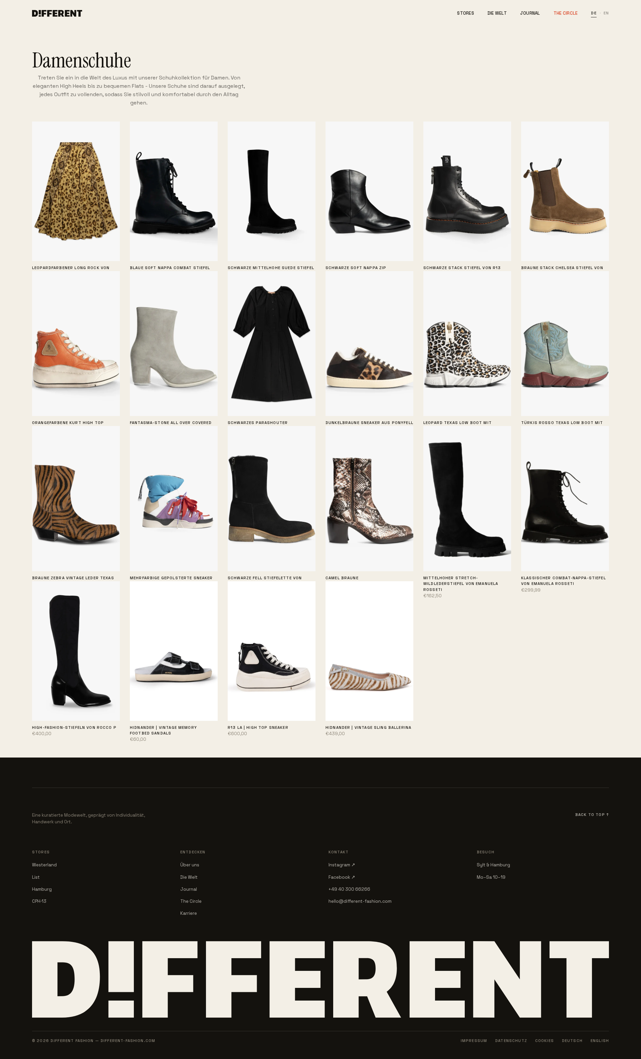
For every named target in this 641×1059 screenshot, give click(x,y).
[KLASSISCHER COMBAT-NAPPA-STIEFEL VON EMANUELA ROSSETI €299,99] (565, 498)
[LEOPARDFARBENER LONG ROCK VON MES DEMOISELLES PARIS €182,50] (76, 191)
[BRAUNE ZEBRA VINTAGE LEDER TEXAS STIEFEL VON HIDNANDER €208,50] (76, 498)
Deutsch (572, 1040)
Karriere (188, 913)
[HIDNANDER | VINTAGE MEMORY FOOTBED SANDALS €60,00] (174, 650)
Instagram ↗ (342, 865)
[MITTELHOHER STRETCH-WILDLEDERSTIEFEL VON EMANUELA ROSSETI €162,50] (467, 498)
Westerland (44, 865)
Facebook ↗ (342, 877)
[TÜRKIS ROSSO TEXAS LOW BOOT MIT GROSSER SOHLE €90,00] (565, 343)
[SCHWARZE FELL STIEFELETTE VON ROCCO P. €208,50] (271, 498)
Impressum (474, 1040)
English (600, 1040)
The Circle (566, 13)
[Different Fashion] (57, 13)
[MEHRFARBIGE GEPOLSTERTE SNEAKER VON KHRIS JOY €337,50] (174, 498)
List (36, 877)
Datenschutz (511, 1040)
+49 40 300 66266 (349, 889)
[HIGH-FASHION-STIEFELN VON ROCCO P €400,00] (76, 650)
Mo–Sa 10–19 (491, 877)
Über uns (189, 865)
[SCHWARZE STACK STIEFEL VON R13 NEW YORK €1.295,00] (467, 191)
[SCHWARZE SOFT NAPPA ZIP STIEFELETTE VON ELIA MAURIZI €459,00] (369, 191)
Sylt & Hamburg (493, 865)
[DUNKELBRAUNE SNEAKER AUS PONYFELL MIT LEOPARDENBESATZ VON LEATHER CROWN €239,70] (369, 343)
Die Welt (497, 13)
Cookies (544, 1040)
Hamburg (42, 889)
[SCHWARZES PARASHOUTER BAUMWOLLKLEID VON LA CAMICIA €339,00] (271, 343)
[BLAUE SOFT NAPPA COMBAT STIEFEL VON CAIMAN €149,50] (174, 191)
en (606, 13)
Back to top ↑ (592, 814)
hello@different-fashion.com (360, 901)
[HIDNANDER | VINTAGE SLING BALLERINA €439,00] (369, 650)
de (593, 13)
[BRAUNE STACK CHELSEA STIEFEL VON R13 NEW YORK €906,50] (565, 191)
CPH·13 (39, 901)
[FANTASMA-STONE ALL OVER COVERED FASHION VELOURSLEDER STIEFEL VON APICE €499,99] (174, 343)
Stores (465, 13)
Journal (530, 13)
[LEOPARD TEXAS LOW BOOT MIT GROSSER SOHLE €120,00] (467, 343)
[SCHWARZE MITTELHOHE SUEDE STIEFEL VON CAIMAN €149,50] (271, 191)
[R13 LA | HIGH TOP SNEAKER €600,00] (271, 650)
